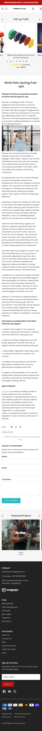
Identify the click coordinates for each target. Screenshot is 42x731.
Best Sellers (6, 614)
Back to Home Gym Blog (24, 437)
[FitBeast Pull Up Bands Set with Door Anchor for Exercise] (21, 38)
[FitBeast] (19, 8)
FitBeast (9, 723)
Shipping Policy (7, 714)
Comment (6, 479)
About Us (5, 635)
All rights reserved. (19, 723)
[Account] (29, 8)
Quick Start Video (9, 645)
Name (4, 456)
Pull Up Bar (6, 610)
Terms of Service (19, 717)
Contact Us (6, 638)
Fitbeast (5, 391)
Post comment (11, 501)
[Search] (7, 8)
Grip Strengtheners (10, 607)
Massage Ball (7, 603)
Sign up (8, 684)
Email (4, 468)
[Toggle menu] (2, 8)
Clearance (6, 618)
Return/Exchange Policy (23, 714)
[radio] (7, 61)
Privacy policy (6, 717)
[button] (17, 65)
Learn (4, 653)
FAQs (4, 642)
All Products (7, 621)
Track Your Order (9, 649)
